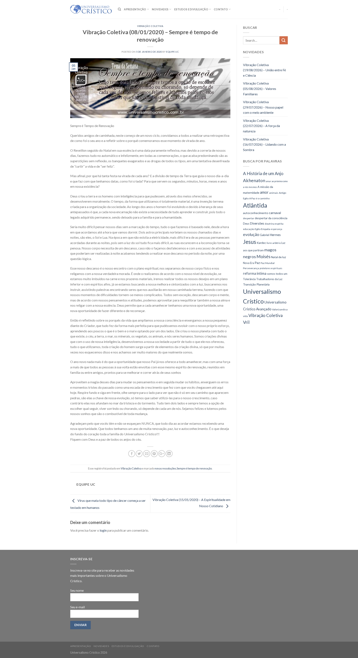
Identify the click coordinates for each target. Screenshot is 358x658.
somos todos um (277, 273)
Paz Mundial (268, 263)
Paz (257, 263)
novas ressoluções (165, 468)
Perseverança (251, 268)
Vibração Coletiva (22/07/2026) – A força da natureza (261, 126)
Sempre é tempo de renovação (194, 468)
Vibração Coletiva (150, 26)
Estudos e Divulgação (191, 9)
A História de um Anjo (263, 173)
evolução (251, 234)
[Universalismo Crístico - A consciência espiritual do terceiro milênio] (91, 9)
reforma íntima (254, 273)
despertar (248, 218)
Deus (246, 223)
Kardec (261, 242)
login (103, 530)
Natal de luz (278, 257)
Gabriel (264, 235)
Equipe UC (172, 51)
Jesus (249, 241)
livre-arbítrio (274, 242)
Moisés (263, 256)
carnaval (275, 213)
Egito (257, 229)
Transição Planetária (256, 284)
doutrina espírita (274, 223)
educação (248, 229)
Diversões (257, 223)
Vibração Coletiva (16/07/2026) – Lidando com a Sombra (264, 144)
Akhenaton (254, 180)
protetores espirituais (271, 268)
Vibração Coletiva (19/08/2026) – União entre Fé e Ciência (264, 70)
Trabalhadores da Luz (269, 279)
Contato (221, 9)
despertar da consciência (271, 218)
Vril (246, 322)
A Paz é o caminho (259, 198)
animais (273, 192)
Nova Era (248, 263)
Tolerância (249, 279)
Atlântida (255, 205)
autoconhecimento (255, 213)
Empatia (265, 229)
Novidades (160, 9)
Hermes (275, 235)
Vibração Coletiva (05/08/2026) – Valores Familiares (259, 88)
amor (264, 192)
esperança (276, 229)
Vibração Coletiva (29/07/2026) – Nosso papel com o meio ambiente (263, 107)
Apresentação (135, 9)
